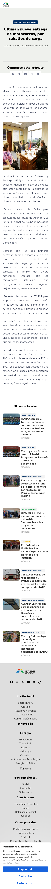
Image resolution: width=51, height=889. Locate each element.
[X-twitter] (22, 682)
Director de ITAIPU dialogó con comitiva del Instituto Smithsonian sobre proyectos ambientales (33, 520)
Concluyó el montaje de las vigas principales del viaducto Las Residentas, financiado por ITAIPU (34, 644)
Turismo (26, 541)
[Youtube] (28, 682)
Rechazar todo (25, 883)
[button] (47, 4)
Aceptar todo (25, 869)
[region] (25, 865)
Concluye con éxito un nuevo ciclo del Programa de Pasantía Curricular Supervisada (34, 457)
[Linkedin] (34, 682)
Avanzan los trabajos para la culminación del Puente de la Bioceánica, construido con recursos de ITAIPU (34, 611)
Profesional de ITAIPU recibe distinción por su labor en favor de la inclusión (34, 551)
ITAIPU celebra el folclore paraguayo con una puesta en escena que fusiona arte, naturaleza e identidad (32, 426)
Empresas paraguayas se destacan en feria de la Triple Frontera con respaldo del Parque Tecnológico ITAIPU (34, 488)
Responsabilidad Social (25, 22)
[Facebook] (11, 682)
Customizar (25, 876)
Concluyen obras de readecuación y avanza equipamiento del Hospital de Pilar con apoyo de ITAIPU (34, 581)
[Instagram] (17, 682)
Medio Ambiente (29, 509)
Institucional (28, 415)
